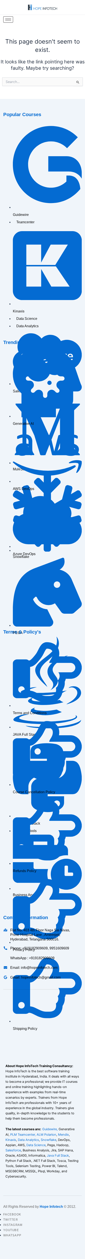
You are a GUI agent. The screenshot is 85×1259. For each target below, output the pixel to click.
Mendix (63, 1135)
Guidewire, (50, 1129)
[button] (77, 20)
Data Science (36, 1145)
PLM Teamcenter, (23, 1135)
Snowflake (48, 1140)
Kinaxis (10, 1140)
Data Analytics (28, 1140)
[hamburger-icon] (8, 19)
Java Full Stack (58, 1155)
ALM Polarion (46, 1135)
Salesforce (13, 1150)
